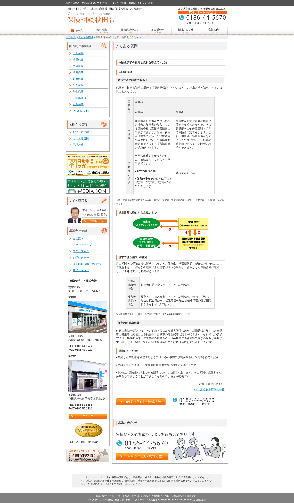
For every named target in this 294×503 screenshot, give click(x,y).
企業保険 (78, 104)
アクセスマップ (82, 244)
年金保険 (78, 91)
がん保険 (78, 85)
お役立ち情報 (81, 132)
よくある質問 (85, 37)
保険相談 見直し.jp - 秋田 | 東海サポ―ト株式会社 (131, 499)
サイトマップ (81, 270)
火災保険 (78, 53)
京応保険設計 (199, 499)
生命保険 (78, 66)
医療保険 (78, 78)
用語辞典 (78, 144)
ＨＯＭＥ (71, 37)
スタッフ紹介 (81, 251)
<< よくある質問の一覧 (209, 389)
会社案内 (78, 238)
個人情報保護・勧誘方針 (88, 264)
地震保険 (78, 59)
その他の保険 (81, 110)
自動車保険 (79, 97)
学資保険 (78, 72)
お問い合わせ (81, 257)
